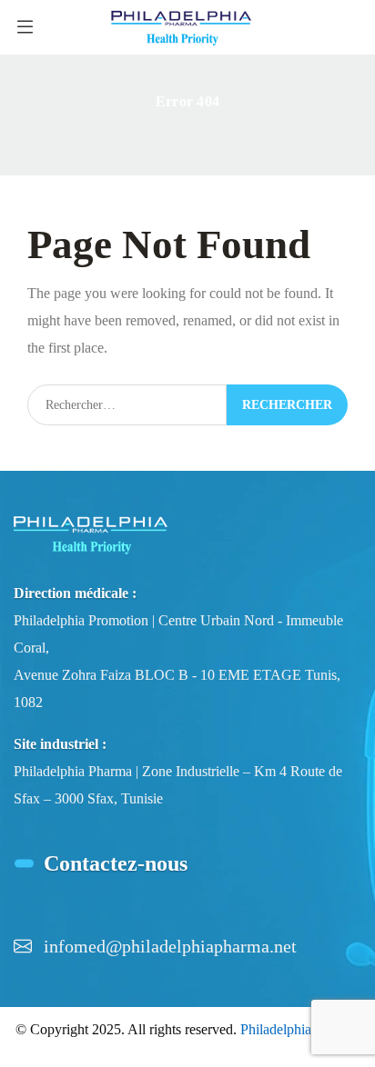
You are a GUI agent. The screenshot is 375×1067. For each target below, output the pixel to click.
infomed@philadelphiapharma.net (170, 946)
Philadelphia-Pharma (300, 1029)
